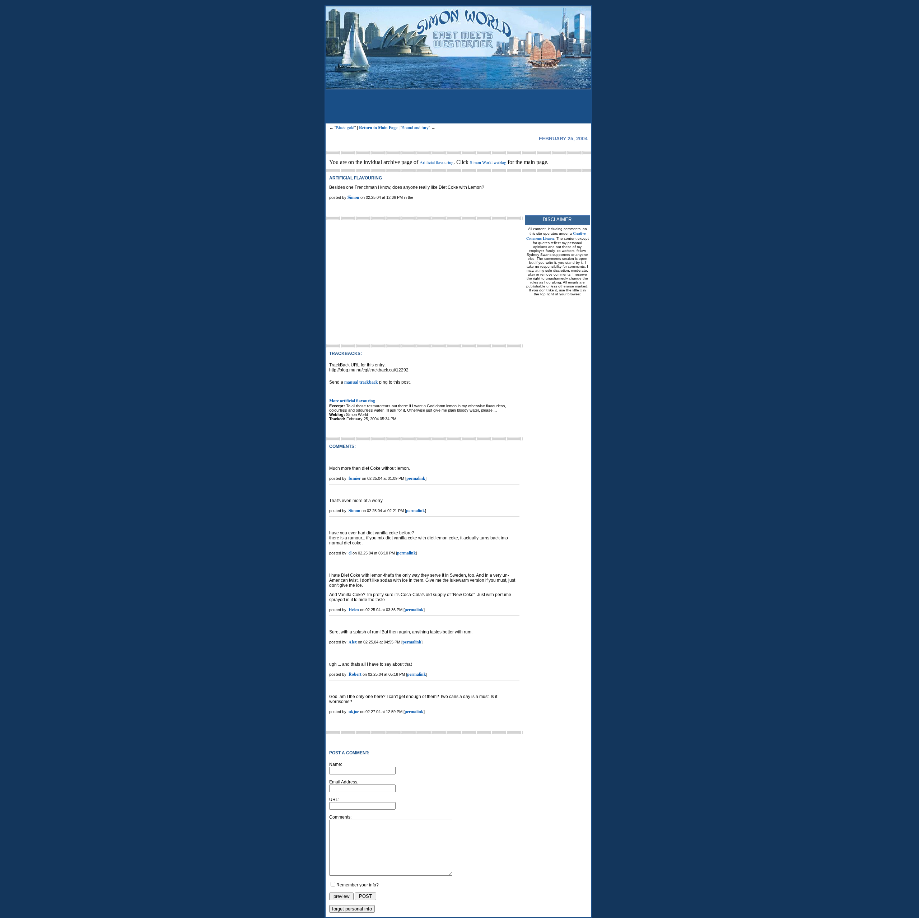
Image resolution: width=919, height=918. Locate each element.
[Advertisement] (458, 107)
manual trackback (361, 382)
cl (350, 553)
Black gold (345, 127)
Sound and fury (415, 127)
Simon (353, 197)
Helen (354, 609)
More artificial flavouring (352, 401)
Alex (353, 642)
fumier (355, 478)
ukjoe (354, 711)
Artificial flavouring (436, 162)
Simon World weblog (488, 162)
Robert (355, 674)
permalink (415, 478)
